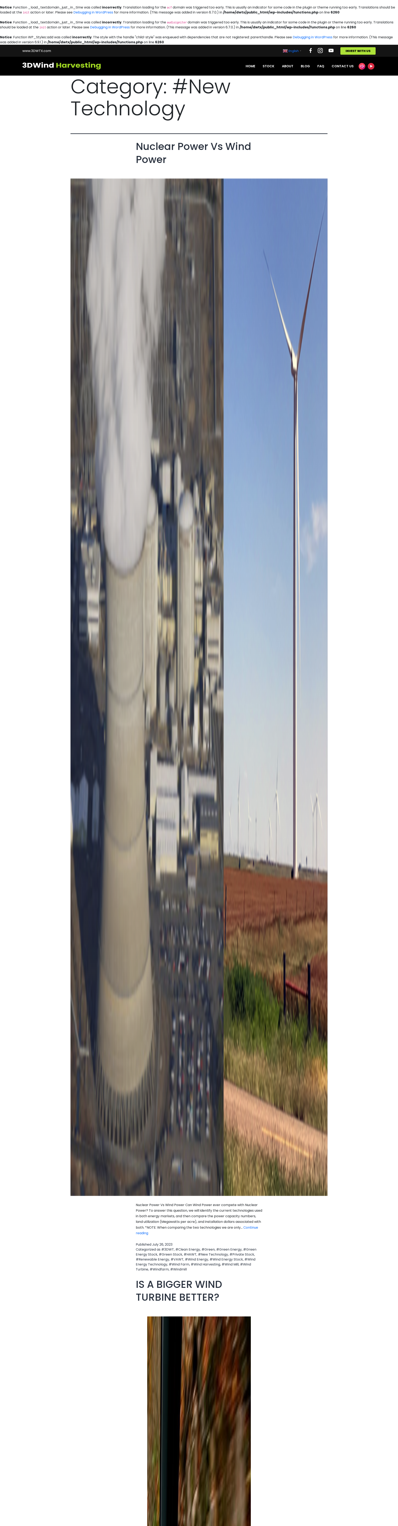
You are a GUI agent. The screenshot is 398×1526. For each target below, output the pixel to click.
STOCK (268, 66)
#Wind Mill (230, 1264)
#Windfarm (159, 1269)
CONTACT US (343, 66)
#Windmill (178, 1269)
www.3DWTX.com (36, 50)
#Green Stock (170, 1254)
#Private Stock (241, 1254)
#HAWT (190, 1254)
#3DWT (167, 1249)
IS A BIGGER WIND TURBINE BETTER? (179, 1290)
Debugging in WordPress (93, 12)
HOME (250, 66)
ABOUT (287, 66)
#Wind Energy (196, 1259)
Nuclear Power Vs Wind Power (193, 153)
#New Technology (213, 1254)
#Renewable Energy (152, 1259)
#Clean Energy (187, 1249)
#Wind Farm (179, 1264)
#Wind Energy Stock (226, 1259)
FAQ (320, 66)
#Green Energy (229, 1249)
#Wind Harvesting (205, 1264)
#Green (208, 1249)
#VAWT (177, 1259)
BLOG (305, 66)
